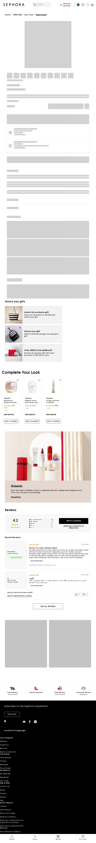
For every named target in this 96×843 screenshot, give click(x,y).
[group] (81, 594)
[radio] (77, 594)
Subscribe (11, 714)
